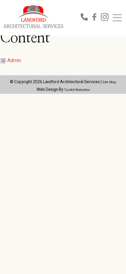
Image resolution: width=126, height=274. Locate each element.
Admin (14, 60)
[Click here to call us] (86, 18)
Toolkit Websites (77, 89)
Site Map (109, 82)
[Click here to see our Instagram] (104, 18)
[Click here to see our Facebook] (96, 18)
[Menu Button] (117, 17)
